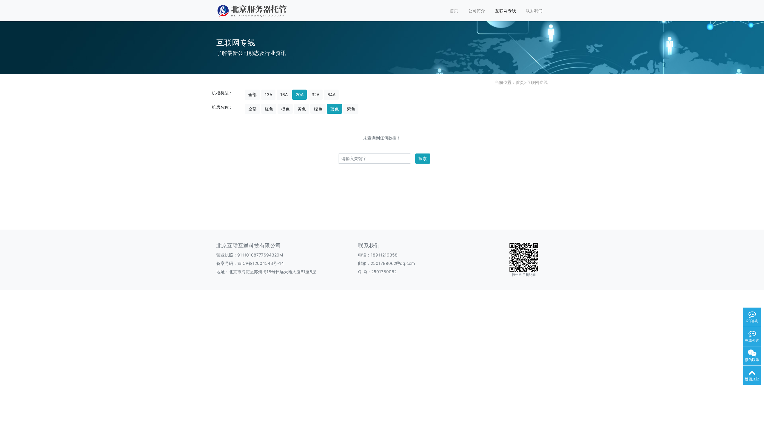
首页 (454, 10)
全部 (252, 94)
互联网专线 (505, 10)
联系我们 (534, 10)
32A (315, 94)
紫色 (351, 108)
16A (284, 94)
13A (268, 94)
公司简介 (476, 10)
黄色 (302, 108)
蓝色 (334, 108)
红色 (269, 108)
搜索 (422, 158)
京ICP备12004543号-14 (260, 263)
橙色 (285, 108)
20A (300, 94)
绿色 (318, 108)
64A (331, 94)
